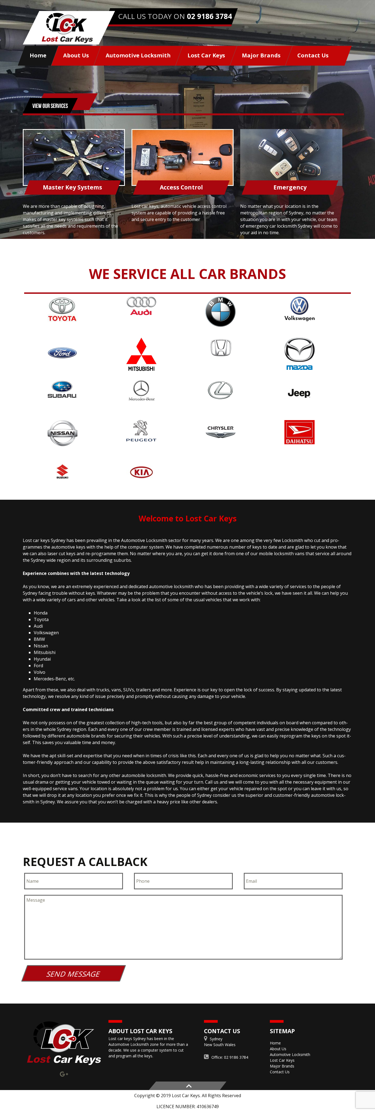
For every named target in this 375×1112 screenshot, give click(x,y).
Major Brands (261, 55)
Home (38, 55)
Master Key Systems (72, 187)
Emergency (290, 187)
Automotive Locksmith (138, 55)
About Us (76, 55)
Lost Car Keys (206, 55)
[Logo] (64, 1043)
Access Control (181, 187)
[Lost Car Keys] (69, 27)
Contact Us (313, 55)
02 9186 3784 (209, 16)
